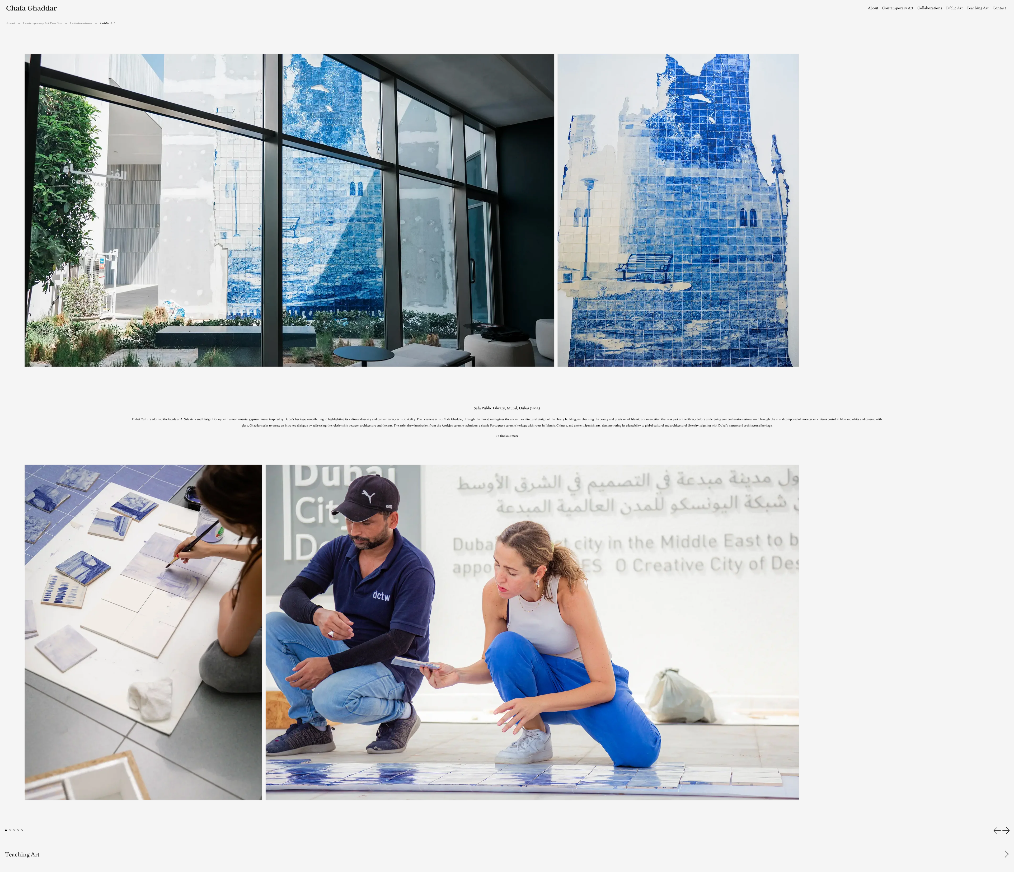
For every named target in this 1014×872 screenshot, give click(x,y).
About (10, 23)
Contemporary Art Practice (42, 23)
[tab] (6, 830)
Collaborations (81, 23)
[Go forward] (1005, 854)
